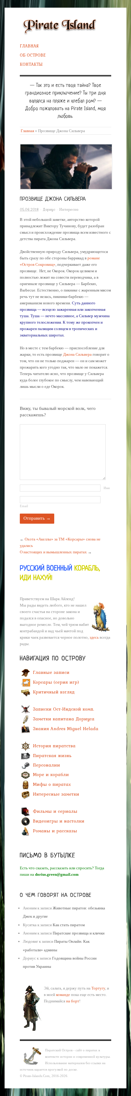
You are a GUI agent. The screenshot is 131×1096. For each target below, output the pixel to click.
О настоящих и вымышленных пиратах (53, 552)
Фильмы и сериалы (55, 811)
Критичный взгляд (54, 692)
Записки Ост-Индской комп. (63, 709)
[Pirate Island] (59, 25)
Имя (107, 488)
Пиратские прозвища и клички (78, 933)
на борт (72, 1001)
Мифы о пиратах (52, 784)
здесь (94, 637)
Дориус (49, 209)
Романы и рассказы (55, 831)
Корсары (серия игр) (56, 682)
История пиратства (54, 746)
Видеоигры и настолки (58, 821)
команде (63, 994)
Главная (29, 46)
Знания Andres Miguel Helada (65, 729)
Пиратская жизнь (52, 755)
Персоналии (46, 765)
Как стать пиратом (69, 925)
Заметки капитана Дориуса (63, 719)
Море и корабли (51, 774)
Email (24, 506)
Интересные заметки (56, 794)
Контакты (31, 64)
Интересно (68, 209)
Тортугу (98, 988)
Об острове (33, 55)
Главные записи (51, 672)
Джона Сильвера (77, 354)
